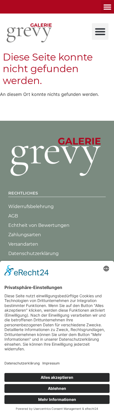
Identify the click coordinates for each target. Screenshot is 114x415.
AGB (13, 216)
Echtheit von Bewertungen (38, 225)
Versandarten (23, 244)
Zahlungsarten (24, 234)
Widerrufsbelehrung (31, 206)
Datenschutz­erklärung (33, 253)
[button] (107, 7)
